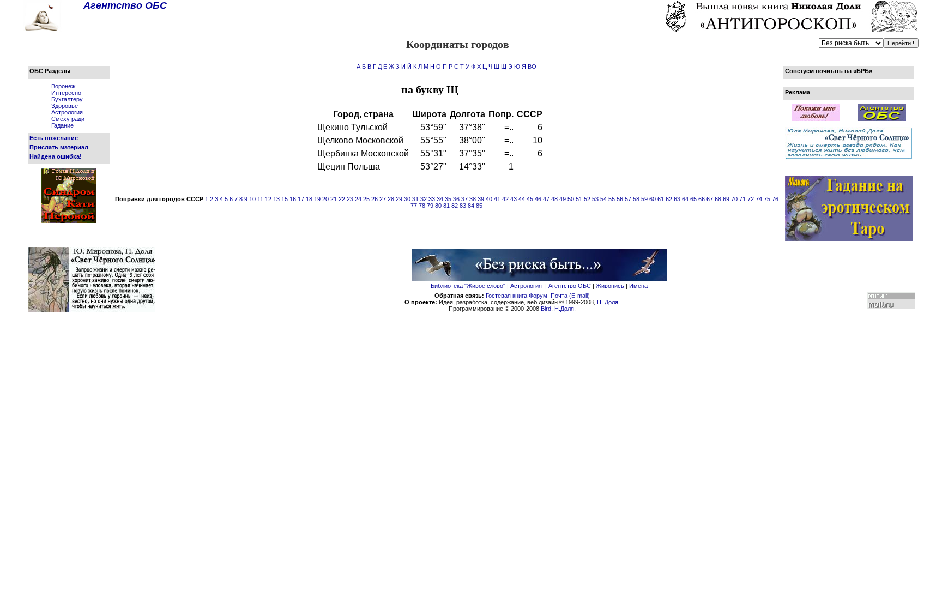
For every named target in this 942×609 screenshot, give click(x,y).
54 (603, 199)
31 (415, 199)
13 (276, 199)
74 (759, 199)
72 (750, 199)
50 (570, 199)
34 (440, 199)
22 (342, 199)
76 (775, 199)
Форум (538, 295)
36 (456, 199)
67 (709, 199)
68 (718, 199)
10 (252, 199)
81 (446, 205)
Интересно (66, 92)
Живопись (610, 285)
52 (587, 199)
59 (644, 199)
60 (652, 199)
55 (611, 199)
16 (292, 199)
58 (636, 199)
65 (693, 199)
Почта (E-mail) (570, 295)
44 (521, 199)
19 (317, 199)
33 (431, 199)
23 (350, 199)
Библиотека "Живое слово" (468, 285)
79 (430, 205)
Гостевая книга (506, 295)
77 (413, 205)
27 (382, 199)
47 (546, 199)
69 (726, 199)
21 (333, 199)
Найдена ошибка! (55, 156)
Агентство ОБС (569, 285)
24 (358, 199)
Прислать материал (58, 147)
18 (309, 199)
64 (685, 199)
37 (464, 199)
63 (677, 199)
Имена (638, 285)
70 (734, 199)
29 (399, 199)
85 (479, 205)
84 (471, 205)
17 (301, 199)
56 (620, 199)
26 (374, 199)
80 (438, 205)
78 (422, 205)
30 (407, 199)
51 (579, 199)
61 (660, 199)
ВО (532, 66)
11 (260, 199)
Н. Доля (607, 302)
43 (513, 199)
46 (538, 199)
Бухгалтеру (67, 99)
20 (325, 199)
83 (463, 205)
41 (497, 199)
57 (628, 199)
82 (454, 205)
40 (489, 199)
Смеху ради (67, 119)
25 (366, 199)
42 (505, 199)
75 (767, 199)
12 (268, 199)
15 (284, 199)
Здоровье (64, 105)
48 (554, 199)
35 (448, 199)
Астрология (67, 112)
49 (562, 199)
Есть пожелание (53, 138)
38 (472, 199)
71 (742, 199)
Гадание (62, 125)
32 (423, 199)
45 (530, 199)
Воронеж (63, 86)
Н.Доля (564, 308)
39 (481, 199)
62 (669, 199)
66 (701, 199)
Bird (546, 308)
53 (595, 199)
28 (391, 199)
